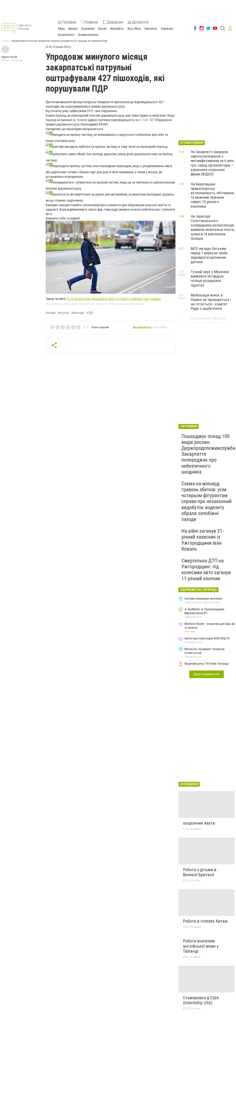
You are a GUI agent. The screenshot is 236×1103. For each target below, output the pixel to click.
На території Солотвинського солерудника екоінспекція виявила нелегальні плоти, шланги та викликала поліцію (213, 227)
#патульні (63, 313)
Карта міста (151, 28)
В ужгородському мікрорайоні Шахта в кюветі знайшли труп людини (114, 299)
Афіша (61, 28)
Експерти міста (66, 34)
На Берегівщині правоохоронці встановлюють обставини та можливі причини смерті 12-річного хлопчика (212, 195)
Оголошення (88, 28)
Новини (91, 22)
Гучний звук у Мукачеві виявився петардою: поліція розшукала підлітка (210, 278)
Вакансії (72, 28)
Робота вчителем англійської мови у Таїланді (200, 946)
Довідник (115, 22)
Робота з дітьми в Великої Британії (199, 872)
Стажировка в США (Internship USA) (201, 1000)
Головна (69, 22)
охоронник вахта (199, 823)
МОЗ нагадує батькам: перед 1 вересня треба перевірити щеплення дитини (209, 255)
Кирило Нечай (9, 57)
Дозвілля (140, 22)
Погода (102, 28)
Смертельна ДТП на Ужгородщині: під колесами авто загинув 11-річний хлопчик (206, 570)
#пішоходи (77, 313)
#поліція (50, 313)
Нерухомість (117, 28)
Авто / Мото (134, 28)
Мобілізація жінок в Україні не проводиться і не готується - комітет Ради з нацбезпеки (211, 302)
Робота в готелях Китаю (205, 921)
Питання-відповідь (88, 34)
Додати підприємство (206, 674)
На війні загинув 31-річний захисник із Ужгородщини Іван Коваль (202, 540)
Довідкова (167, 28)
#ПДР (89, 313)
